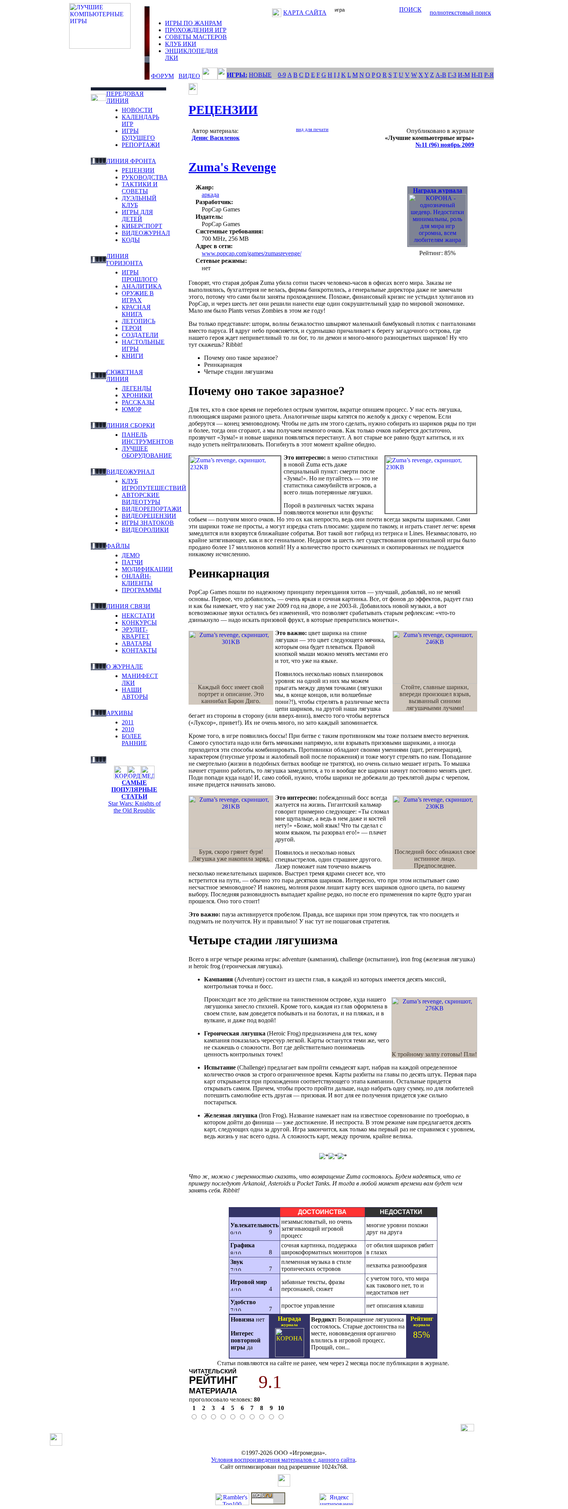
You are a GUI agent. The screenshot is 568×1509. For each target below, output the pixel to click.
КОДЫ (131, 240)
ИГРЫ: (237, 75)
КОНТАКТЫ (139, 650)
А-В (440, 75)
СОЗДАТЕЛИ (140, 335)
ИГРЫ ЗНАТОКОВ (148, 522)
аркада (210, 194)
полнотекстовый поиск (460, 12)
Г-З (452, 75)
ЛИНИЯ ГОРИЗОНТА (124, 259)
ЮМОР (131, 409)
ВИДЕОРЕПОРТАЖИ (152, 509)
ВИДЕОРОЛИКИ (145, 529)
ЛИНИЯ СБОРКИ (130, 425)
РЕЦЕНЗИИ (138, 170)
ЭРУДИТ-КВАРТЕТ (136, 633)
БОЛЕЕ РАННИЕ (134, 739)
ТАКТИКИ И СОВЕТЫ (140, 187)
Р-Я (489, 75)
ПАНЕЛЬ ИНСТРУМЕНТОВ (147, 438)
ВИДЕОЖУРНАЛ (146, 233)
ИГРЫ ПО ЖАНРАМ (193, 23)
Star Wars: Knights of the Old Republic (134, 807)
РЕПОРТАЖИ (141, 144)
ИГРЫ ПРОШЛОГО (140, 276)
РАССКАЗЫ (138, 402)
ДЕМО (131, 555)
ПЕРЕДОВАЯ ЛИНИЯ (125, 97)
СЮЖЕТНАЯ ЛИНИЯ (124, 375)
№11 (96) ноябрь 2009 (444, 144)
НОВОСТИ (137, 110)
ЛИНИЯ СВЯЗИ (128, 606)
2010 (128, 729)
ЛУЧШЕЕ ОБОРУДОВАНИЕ (147, 452)
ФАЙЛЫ (118, 546)
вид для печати (312, 129)
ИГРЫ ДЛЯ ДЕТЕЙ (137, 215)
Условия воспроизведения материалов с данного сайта (283, 1459)
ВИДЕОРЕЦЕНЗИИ (149, 516)
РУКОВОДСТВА (145, 177)
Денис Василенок (216, 138)
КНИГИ (132, 356)
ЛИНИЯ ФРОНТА (131, 161)
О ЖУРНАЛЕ (124, 666)
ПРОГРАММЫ (142, 590)
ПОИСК (410, 9)
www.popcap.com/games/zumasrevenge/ (251, 253)
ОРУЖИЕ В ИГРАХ (138, 296)
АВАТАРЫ (136, 643)
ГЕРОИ (132, 328)
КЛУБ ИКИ (180, 44)
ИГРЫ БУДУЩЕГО (138, 134)
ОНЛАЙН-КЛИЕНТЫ (137, 579)
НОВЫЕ (260, 75)
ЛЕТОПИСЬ (138, 321)
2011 (128, 722)
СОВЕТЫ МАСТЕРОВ (196, 37)
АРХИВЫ (119, 713)
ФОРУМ (162, 76)
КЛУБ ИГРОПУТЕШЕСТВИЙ (154, 484)
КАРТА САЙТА (305, 12)
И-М (464, 75)
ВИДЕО (189, 76)
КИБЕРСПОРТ (142, 226)
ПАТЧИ (132, 562)
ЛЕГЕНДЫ (136, 388)
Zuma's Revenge (232, 167)
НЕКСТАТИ (138, 615)
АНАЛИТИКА (142, 286)
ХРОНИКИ (137, 395)
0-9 (282, 75)
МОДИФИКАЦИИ (147, 569)
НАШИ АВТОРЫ (135, 693)
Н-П (477, 75)
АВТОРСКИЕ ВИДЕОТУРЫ (141, 498)
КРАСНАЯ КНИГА (136, 310)
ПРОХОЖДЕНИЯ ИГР (195, 30)
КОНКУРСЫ (139, 622)
